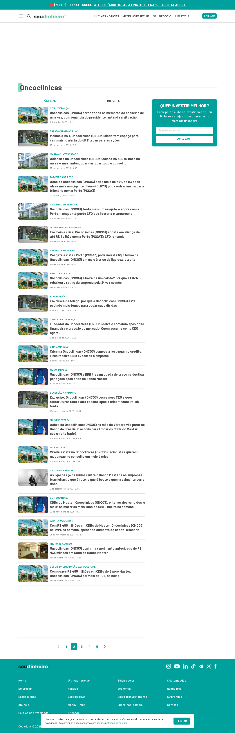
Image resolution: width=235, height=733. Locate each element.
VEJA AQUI (184, 139)
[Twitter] (208, 666)
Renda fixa (174, 688)
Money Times (76, 704)
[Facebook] (215, 666)
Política (73, 688)
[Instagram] (168, 666)
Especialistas (27, 696)
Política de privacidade (33, 712)
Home (22, 680)
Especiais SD (76, 696)
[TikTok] (193, 666)
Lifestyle (74, 712)
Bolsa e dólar (126, 680)
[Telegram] (200, 666)
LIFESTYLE (182, 16)
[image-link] (33, 115)
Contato (172, 704)
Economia (124, 688)
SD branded (174, 696)
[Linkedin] (185, 666)
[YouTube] (177, 666)
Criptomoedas (176, 680)
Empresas (25, 688)
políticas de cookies (116, 722)
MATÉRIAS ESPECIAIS (136, 16)
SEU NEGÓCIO (162, 16)
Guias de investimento (132, 696)
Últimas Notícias (106, 16)
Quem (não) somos (130, 704)
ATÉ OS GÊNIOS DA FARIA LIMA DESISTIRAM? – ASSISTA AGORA (140, 5)
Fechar (182, 721)
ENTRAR (209, 16)
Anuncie (23, 704)
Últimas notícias (79, 680)
